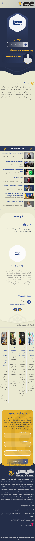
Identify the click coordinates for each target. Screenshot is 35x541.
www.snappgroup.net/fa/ (18, 304)
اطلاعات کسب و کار (15, 45)
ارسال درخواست (16, 461)
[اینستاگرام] (15, 309)
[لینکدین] (20, 309)
